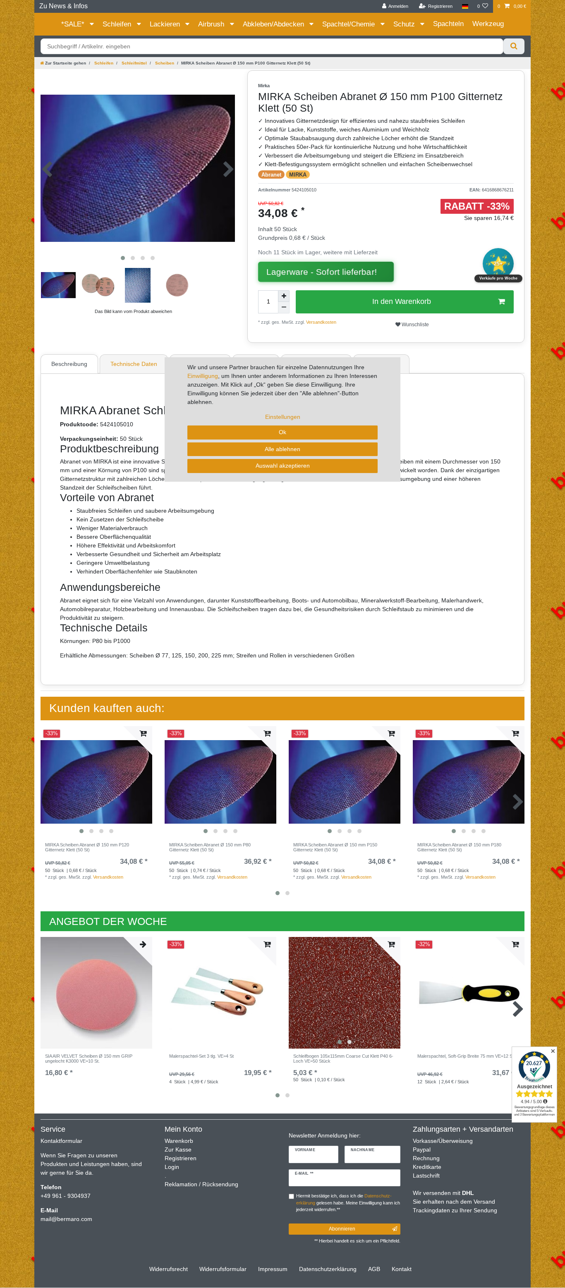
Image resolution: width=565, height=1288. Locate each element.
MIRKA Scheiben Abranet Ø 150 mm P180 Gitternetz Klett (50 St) (459, 847)
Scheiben (164, 63)
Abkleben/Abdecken (274, 24)
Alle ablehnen (282, 449)
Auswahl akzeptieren (283, 465)
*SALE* (73, 24)
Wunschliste (414, 324)
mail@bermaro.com (66, 1219)
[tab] (70, 363)
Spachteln (448, 24)
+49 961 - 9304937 (66, 1195)
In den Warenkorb (401, 301)
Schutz (405, 24)
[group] (96, 782)
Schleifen (118, 24)
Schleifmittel (133, 63)
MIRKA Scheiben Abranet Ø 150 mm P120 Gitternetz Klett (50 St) (87, 847)
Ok (282, 432)
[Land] (464, 6)
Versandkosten (108, 877)
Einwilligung (202, 376)
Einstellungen (282, 416)
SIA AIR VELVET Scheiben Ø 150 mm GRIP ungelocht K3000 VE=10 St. (88, 1058)
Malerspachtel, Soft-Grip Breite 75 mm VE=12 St (465, 1056)
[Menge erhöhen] (284, 296)
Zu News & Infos (63, 6)
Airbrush (212, 24)
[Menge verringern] (284, 307)
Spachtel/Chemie (349, 24)
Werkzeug (488, 24)
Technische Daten (133, 364)
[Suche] (513, 46)
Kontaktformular (61, 1140)
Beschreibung (69, 364)
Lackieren (166, 24)
